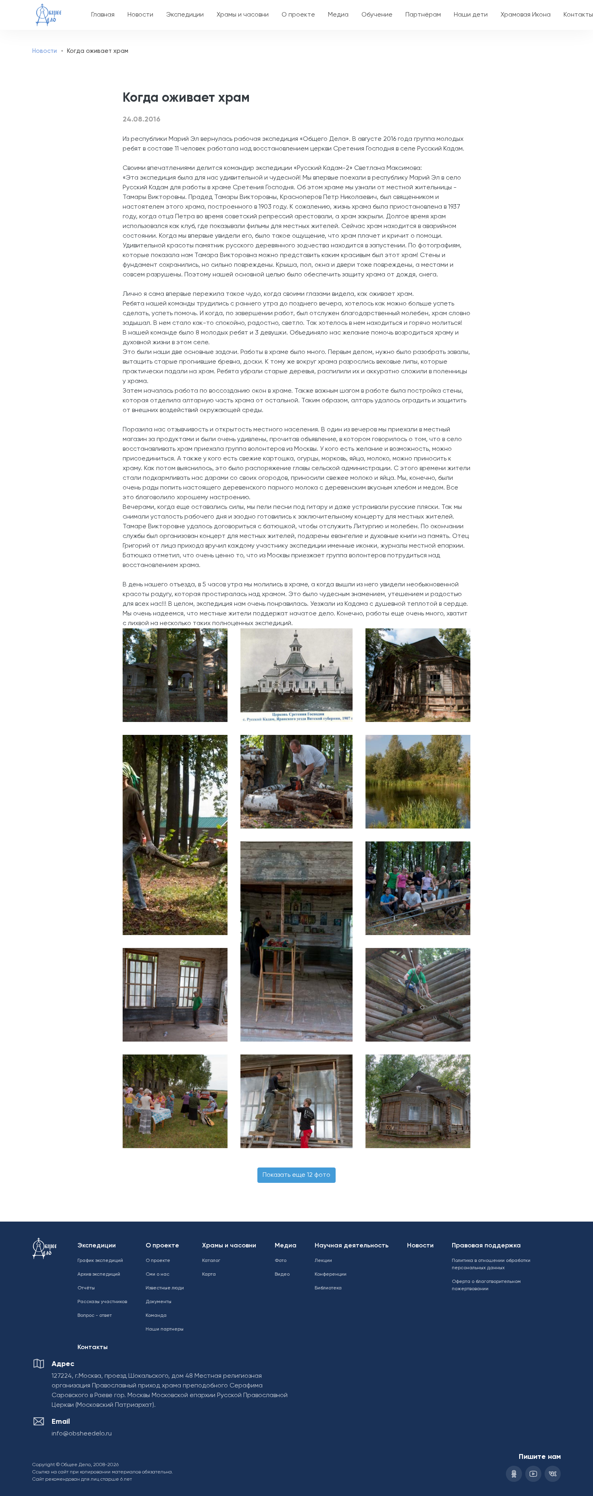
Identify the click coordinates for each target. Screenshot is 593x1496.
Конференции (331, 1274)
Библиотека (328, 1288)
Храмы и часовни (243, 15)
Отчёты (86, 1288)
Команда (156, 1315)
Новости (140, 15)
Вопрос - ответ (94, 1315)
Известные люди (165, 1288)
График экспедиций (100, 1260)
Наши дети (471, 15)
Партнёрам (423, 15)
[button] (171, 675)
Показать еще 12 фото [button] (296, 1175)
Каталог (211, 1260)
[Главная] (48, 9)
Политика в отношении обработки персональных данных (491, 1264)
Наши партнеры (165, 1329)
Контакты (92, 1347)
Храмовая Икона (526, 15)
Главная (103, 15)
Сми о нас (157, 1274)
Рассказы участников (102, 1301)
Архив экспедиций (98, 1274)
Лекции (323, 1260)
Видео (282, 1274)
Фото (280, 1260)
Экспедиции (185, 15)
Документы (158, 1301)
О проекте (298, 15)
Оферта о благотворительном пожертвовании (486, 1285)
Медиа (338, 15)
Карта (209, 1274)
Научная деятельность (351, 1246)
